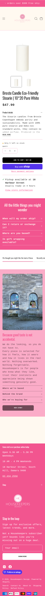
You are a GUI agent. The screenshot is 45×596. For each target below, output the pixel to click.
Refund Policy (17, 588)
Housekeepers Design (20, 579)
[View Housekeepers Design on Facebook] (10, 567)
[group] (22, 3)
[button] (36, 18)
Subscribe (22, 556)
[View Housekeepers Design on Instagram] (4, 567)
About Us (27, 586)
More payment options (22, 171)
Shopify (6, 582)
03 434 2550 (10, 476)
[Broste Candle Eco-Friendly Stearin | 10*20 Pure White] (16, 81)
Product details (7, 112)
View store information (19, 190)
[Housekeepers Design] (22, 18)
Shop (4, 484)
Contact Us (16, 586)
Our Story (18, 408)
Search (5, 586)
